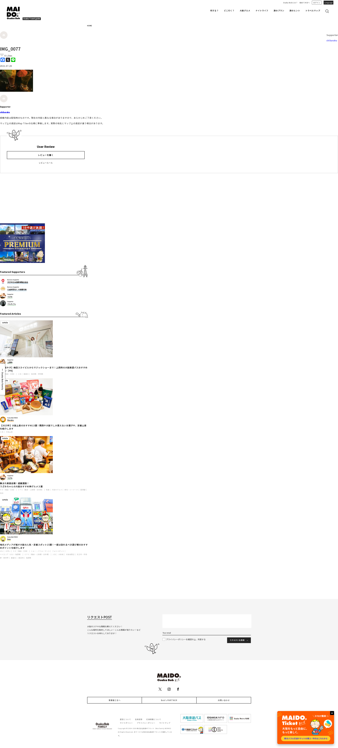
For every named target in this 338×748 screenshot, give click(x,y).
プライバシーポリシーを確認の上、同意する (186, 639)
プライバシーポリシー (146, 723)
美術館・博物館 (37, 374)
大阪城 (61, 554)
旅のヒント (295, 10)
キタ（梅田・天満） (7, 374)
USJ (1, 551)
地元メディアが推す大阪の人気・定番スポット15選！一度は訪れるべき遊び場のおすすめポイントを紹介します (44, 546)
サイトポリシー (126, 723)
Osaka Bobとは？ (290, 2)
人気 (19, 374)
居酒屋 (83, 490)
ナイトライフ (262, 10)
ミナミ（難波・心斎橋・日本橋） (31, 490)
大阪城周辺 (70, 554)
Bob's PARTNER (169, 700)
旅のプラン (279, 10)
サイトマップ (164, 723)
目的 (1, 493)
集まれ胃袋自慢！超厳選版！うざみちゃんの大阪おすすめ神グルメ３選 (21, 485)
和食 (47, 490)
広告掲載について (153, 719)
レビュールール (46, 162)
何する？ (214, 10)
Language (328, 2)
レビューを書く (46, 155)
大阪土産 (9, 432)
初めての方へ (305, 2)
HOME (89, 25)
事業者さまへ (115, 700)
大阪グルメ (245, 10)
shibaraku (332, 40)
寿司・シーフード (71, 490)
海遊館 (28, 558)
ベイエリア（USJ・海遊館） (11, 554)
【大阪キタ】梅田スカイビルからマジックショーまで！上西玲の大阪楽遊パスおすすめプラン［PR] (44, 369)
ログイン (316, 2)
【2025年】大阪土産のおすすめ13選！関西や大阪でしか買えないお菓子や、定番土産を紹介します (43, 427)
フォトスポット (58, 551)
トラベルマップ (312, 10)
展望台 (26, 374)
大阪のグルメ (57, 490)
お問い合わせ (224, 700)
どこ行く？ (229, 10)
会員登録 (138, 719)
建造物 (21, 558)
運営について (125, 719)
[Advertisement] (44, 198)
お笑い (8, 551)
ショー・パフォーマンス (40, 551)
